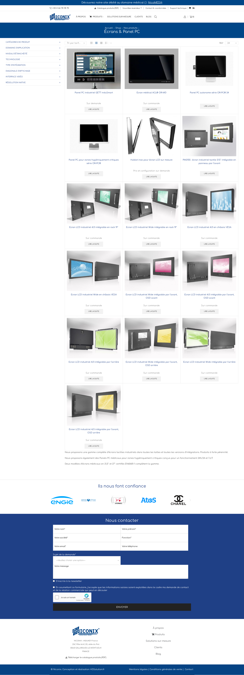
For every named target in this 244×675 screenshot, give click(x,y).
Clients (139, 17)
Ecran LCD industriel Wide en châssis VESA (94, 295)
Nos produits (130, 28)
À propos (81, 17)
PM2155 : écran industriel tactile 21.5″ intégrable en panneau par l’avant (209, 161)
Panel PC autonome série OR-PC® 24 (209, 93)
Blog (148, 17)
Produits (97, 17)
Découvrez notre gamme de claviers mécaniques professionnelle (130, 2)
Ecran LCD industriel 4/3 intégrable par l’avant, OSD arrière (94, 431)
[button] (53, 500)
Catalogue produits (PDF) (108, 8)
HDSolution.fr (97, 669)
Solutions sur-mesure (119, 17)
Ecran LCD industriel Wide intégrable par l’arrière (209, 362)
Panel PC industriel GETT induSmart (94, 93)
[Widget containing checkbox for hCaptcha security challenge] (72, 597)
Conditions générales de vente (166, 669)
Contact (189, 669)
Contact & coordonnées (156, 8)
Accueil (109, 28)
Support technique (178, 8)
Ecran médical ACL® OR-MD (151, 93)
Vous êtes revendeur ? (132, 8)
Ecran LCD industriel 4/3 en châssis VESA (209, 227)
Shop (118, 28)
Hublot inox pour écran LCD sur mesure (151, 160)
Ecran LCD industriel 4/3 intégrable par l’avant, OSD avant (209, 296)
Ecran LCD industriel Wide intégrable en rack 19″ (151, 227)
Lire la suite (93, 109)
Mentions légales (138, 669)
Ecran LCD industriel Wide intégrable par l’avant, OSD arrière (151, 363)
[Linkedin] (193, 8)
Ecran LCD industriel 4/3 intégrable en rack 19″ (93, 227)
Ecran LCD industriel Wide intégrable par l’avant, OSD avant (151, 296)
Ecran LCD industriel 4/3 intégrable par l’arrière (94, 362)
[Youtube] (190, 8)
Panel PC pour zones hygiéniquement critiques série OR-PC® (94, 161)
